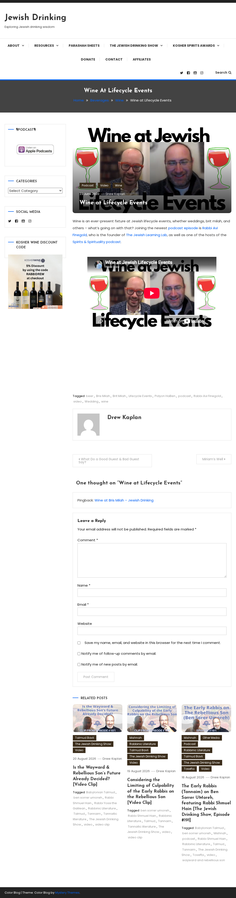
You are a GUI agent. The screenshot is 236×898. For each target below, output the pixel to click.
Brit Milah (119, 396)
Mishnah (136, 738)
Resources (44, 45)
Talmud (79, 813)
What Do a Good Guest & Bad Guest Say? (109, 460)
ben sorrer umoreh (88, 797)
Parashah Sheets (84, 45)
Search (221, 72)
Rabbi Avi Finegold (207, 396)
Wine (118, 185)
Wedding (91, 401)
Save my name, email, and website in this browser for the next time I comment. (153, 642)
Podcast (88, 185)
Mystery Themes (67, 892)
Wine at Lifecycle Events (114, 203)
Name (83, 585)
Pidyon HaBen (165, 396)
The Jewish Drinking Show (134, 45)
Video (104, 185)
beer (89, 396)
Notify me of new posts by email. (109, 664)
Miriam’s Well (212, 459)
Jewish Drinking (35, 18)
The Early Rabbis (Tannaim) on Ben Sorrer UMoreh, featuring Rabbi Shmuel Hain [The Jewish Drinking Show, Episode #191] (206, 803)
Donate (88, 59)
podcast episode (183, 228)
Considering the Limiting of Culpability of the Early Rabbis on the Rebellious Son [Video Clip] (150, 791)
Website (84, 623)
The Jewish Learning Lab (146, 234)
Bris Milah (103, 396)
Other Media (211, 738)
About (14, 45)
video (77, 401)
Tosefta (189, 769)
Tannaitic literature (142, 826)
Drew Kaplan (115, 194)
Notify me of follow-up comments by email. (118, 653)
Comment (87, 540)
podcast (184, 396)
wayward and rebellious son (203, 860)
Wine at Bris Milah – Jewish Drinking (123, 500)
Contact (114, 59)
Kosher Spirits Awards (194, 45)
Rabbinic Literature (102, 808)
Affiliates (142, 59)
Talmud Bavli (84, 738)
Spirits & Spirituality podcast (97, 241)
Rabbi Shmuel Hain (142, 816)
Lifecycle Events (140, 396)
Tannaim (94, 813)
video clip (102, 824)
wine (104, 401)
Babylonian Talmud (100, 792)
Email (83, 604)
